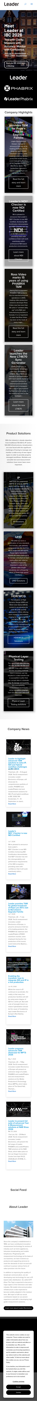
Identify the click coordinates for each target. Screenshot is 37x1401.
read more (12, 804)
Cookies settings (18, 1381)
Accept (18, 1387)
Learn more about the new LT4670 (18, 405)
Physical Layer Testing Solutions (18, 703)
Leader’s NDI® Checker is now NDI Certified (17, 833)
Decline (18, 1392)
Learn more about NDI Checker (18, 255)
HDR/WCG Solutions (18, 639)
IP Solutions (18, 521)
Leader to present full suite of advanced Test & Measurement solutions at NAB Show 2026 (18, 1125)
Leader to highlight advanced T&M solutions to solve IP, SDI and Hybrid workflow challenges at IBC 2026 (17, 763)
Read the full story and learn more (18, 182)
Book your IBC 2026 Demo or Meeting (15, 64)
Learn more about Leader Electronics (18, 1308)
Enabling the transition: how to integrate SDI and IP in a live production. (18, 979)
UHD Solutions (18, 581)
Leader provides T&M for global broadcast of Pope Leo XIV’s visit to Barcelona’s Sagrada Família (18, 907)
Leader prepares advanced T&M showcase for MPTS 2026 (17, 1051)
